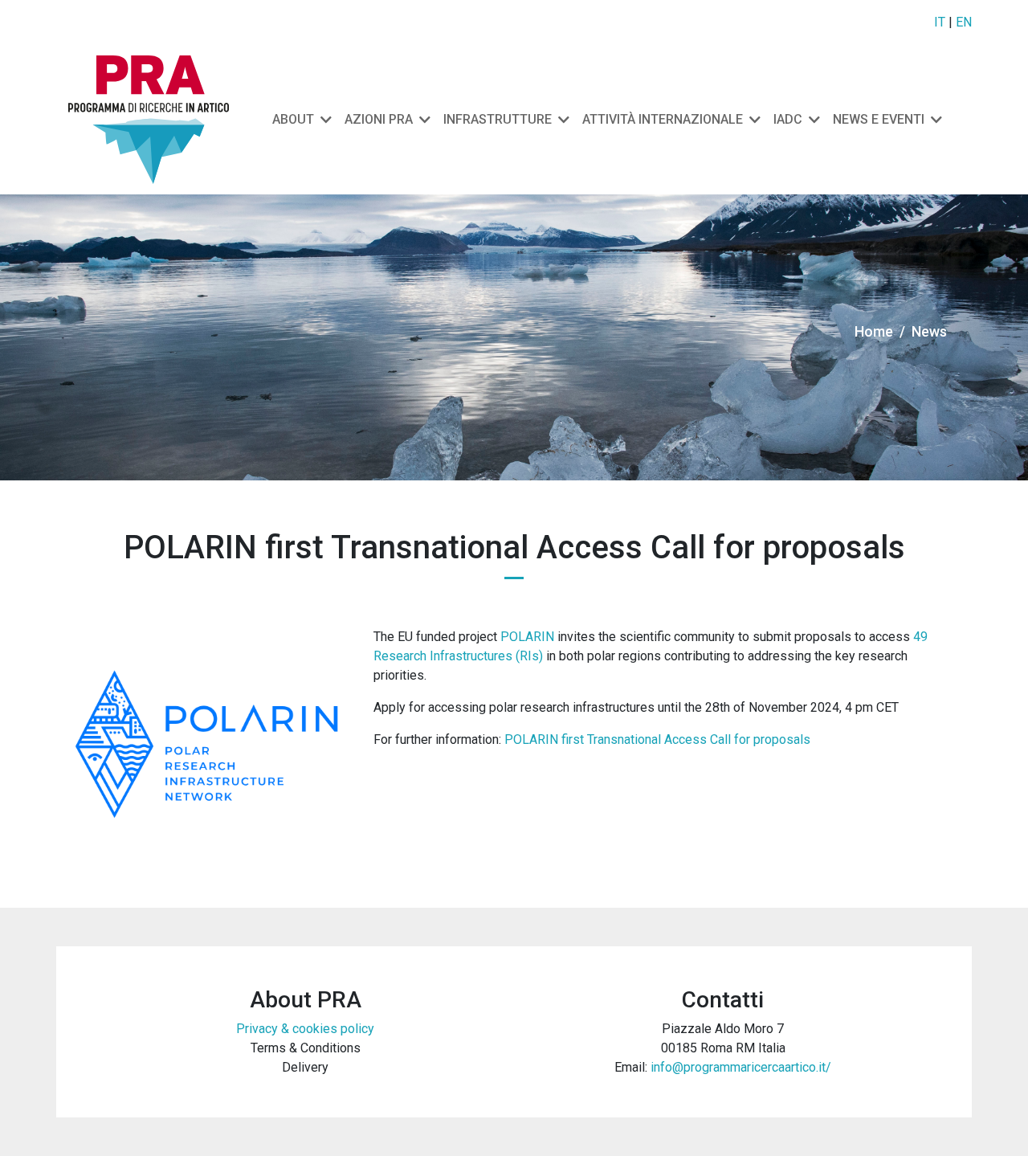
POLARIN (527, 636)
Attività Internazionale (662, 119)
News (929, 331)
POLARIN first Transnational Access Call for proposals (657, 739)
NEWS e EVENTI (878, 119)
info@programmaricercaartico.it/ (741, 1067)
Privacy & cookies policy (305, 1028)
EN (964, 22)
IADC (787, 119)
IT (939, 22)
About (293, 119)
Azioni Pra (379, 119)
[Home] (155, 119)
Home (874, 331)
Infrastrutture (497, 119)
